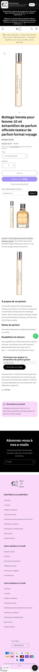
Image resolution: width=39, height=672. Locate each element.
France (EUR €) (19, 645)
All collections (9, 575)
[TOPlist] (3, 670)
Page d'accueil (9, 551)
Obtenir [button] (32, 4)
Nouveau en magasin (11, 571)
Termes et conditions (11, 524)
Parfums (7, 556)
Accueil (4, 238)
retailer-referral (9, 538)
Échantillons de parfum (12, 561)
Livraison (7, 505)
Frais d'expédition (15, 146)
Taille (3, 152)
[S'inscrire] (32, 462)
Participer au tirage (14, 367)
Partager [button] (7, 390)
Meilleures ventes (10, 566)
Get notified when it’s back (12, 189)
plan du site (8, 533)
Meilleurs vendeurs (10, 510)
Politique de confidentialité (13, 529)
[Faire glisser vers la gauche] (15, 113)
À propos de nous (10, 514)
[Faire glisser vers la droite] (24, 113)
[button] (2, 29)
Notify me (33, 193)
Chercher (7, 500)
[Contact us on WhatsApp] (35, 336)
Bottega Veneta (8, 139)
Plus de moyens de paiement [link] (19, 184)
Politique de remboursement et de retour (18, 519)
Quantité (5, 161)
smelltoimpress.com (12, 663)
